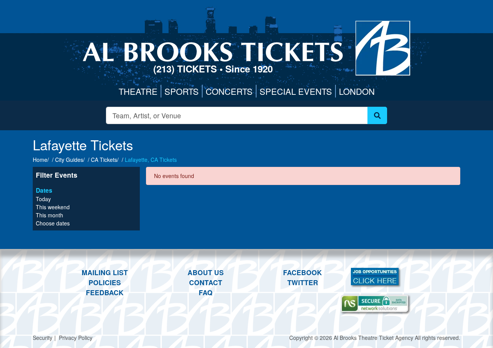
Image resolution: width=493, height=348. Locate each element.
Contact (205, 282)
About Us (206, 272)
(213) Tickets (186, 68)
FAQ (206, 292)
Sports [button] (181, 91)
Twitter (302, 282)
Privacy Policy (75, 337)
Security (42, 337)
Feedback (105, 292)
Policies (105, 282)
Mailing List (105, 272)
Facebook (302, 272)
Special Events (296, 91)
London (357, 91)
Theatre (138, 91)
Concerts (229, 91)
